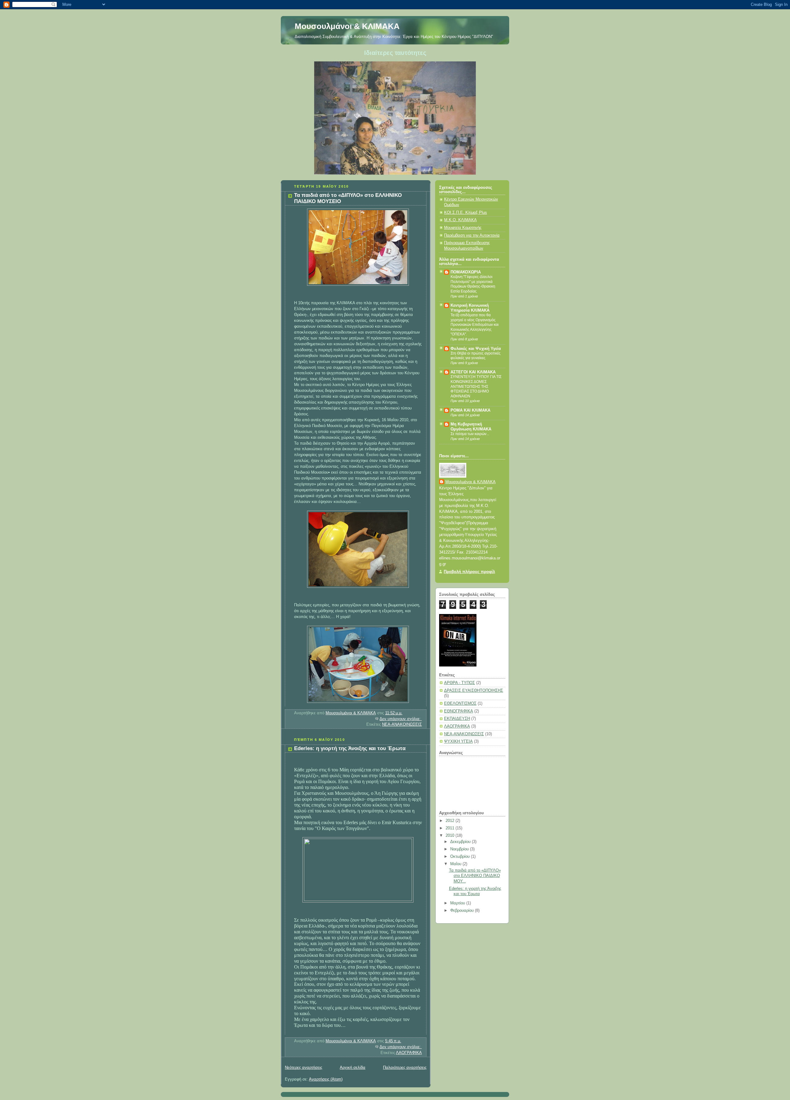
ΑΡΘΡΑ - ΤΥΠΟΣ (459, 683)
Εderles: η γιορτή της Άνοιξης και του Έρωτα (349, 748)
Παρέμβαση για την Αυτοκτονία (472, 235)
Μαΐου (456, 864)
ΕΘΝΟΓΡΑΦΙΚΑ (458, 711)
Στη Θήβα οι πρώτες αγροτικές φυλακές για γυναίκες (476, 355)
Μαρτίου (458, 903)
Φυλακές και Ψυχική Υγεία (476, 349)
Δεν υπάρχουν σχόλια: (401, 719)
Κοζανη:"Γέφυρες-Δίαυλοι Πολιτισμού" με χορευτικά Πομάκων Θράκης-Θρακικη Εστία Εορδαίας (473, 284)
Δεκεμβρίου (461, 842)
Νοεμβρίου (460, 849)
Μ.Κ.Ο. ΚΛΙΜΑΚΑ (460, 220)
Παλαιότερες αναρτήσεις (404, 1067)
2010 (450, 835)
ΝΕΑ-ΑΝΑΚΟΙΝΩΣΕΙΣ (402, 724)
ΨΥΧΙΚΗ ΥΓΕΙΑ (458, 741)
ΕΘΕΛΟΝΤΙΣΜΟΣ (460, 703)
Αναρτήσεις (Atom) (326, 1079)
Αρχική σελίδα (352, 1067)
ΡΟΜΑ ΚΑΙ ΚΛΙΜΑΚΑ (470, 410)
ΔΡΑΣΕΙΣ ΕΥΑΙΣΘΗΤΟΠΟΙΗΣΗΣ (473, 690)
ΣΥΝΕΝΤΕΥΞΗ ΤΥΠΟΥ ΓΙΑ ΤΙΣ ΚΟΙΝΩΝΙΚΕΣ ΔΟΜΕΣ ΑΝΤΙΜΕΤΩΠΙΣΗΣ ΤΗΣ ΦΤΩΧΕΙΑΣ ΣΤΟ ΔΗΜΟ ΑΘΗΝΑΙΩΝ (476, 386)
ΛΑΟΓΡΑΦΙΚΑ (409, 1053)
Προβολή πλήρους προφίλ (469, 572)
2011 (450, 828)
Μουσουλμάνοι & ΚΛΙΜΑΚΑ (347, 26)
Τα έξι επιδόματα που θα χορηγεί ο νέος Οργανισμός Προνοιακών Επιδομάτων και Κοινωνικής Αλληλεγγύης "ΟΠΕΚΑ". (475, 324)
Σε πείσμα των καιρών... (470, 434)
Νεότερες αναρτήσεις (303, 1067)
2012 (450, 821)
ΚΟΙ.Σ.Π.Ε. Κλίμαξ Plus (465, 212)
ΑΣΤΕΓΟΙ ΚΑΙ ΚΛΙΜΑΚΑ (473, 372)
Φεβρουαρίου (462, 910)
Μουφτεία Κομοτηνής (462, 228)
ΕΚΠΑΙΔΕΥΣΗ (457, 718)
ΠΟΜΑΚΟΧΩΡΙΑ (466, 272)
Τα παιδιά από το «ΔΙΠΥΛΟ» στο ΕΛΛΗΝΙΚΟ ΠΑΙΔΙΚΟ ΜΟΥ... (475, 875)
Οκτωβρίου (460, 856)
